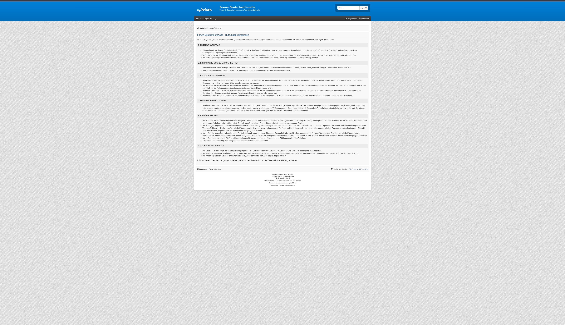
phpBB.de (292, 183)
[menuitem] (213, 19)
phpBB (274, 180)
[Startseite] (207, 8)
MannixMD (290, 176)
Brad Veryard (288, 174)
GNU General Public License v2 (269, 106)
